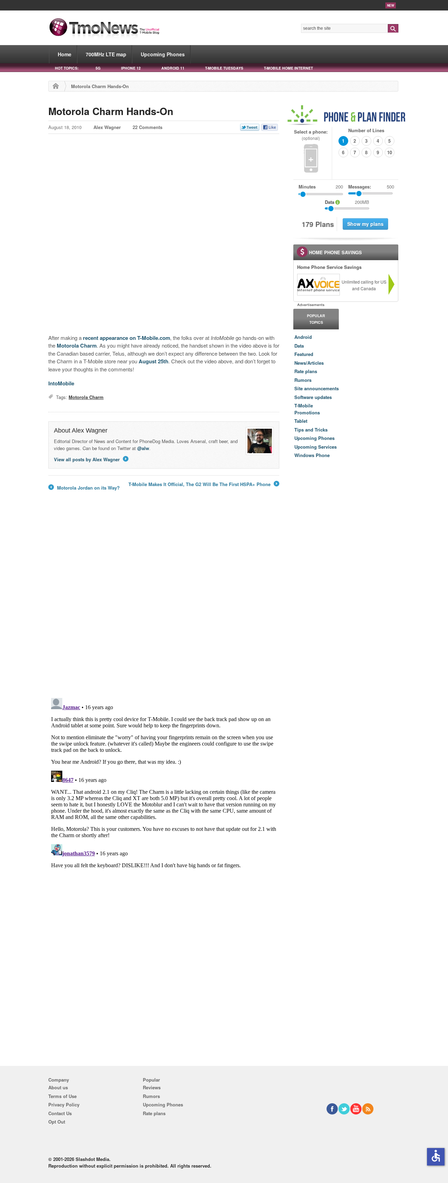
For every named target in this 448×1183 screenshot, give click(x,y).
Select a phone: (311, 134)
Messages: (371, 186)
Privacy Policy (63, 1104)
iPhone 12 (131, 68)
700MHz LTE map (106, 54)
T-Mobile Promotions (307, 409)
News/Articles (309, 362)
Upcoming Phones (163, 54)
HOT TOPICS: (66, 68)
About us (58, 1087)
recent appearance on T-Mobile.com (126, 338)
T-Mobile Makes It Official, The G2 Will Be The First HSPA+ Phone (203, 484)
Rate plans (305, 371)
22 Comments (147, 127)
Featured (303, 354)
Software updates (313, 397)
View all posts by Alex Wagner (90, 459)
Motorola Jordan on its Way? (84, 487)
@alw (143, 448)
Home (64, 54)
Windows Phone (312, 455)
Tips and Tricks (311, 429)
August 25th (153, 361)
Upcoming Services (315, 446)
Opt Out (56, 1121)
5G (98, 68)
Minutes (307, 186)
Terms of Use (62, 1096)
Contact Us (60, 1113)
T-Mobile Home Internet (288, 68)
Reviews (152, 1087)
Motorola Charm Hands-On (110, 111)
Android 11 (172, 68)
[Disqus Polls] (163, 601)
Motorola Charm (77, 345)
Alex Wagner (107, 127)
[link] (318, 285)
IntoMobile (61, 383)
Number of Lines (366, 130)
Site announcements (316, 388)
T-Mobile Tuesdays (224, 68)
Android (303, 337)
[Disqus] (163, 782)
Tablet (300, 421)
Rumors (303, 380)
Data (299, 345)
